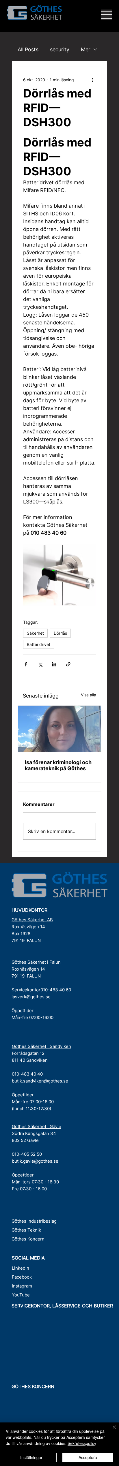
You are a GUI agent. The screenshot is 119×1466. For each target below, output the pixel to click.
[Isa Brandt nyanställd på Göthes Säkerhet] (59, 729)
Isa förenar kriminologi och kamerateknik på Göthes (58, 765)
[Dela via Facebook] (26, 664)
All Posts (28, 49)
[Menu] (106, 15)
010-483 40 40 (27, 1074)
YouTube (21, 1295)
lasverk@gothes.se (31, 996)
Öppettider (23, 1010)
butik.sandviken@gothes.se (40, 1081)
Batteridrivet (38, 644)
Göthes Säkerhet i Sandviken (41, 1046)
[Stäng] (111, 1430)
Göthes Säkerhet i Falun (36, 962)
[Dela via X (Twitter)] (40, 664)
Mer (85, 49)
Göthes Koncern (28, 1239)
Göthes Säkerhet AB (32, 919)
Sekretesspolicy (82, 1443)
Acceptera (88, 1457)
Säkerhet (35, 633)
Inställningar (31, 1457)
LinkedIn (20, 1268)
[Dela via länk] (68, 664)
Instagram (22, 1286)
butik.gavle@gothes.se (35, 1161)
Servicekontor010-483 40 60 (41, 990)
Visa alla (88, 694)
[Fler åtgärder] (92, 79)
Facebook (22, 1277)
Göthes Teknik (26, 1230)
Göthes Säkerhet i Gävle (36, 1126)
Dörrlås (60, 633)
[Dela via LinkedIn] (54, 664)
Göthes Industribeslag (34, 1221)
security (59, 49)
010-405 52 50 (27, 1154)
